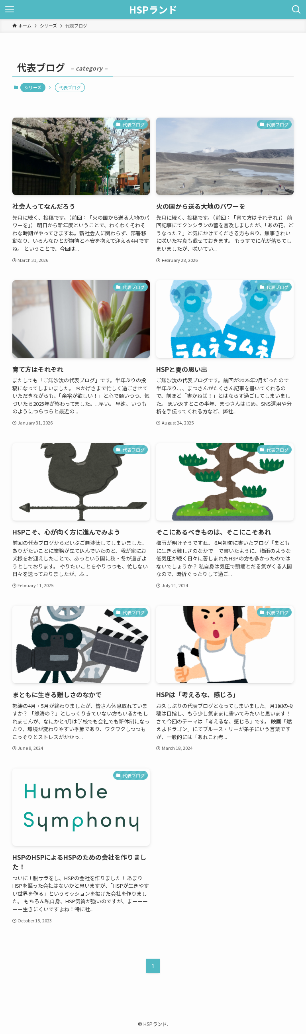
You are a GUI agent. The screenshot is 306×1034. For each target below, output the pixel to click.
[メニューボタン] (9, 9)
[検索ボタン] (296, 9)
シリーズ (32, 87)
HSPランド (153, 9)
